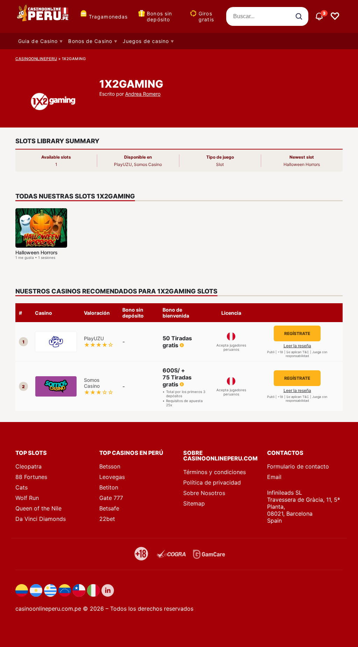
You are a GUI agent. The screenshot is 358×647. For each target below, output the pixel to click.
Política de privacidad (212, 482)
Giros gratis (206, 16)
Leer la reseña (297, 345)
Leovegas (112, 476)
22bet (107, 518)
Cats (21, 487)
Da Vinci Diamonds (40, 518)
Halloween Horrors (36, 252)
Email (274, 476)
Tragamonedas (108, 17)
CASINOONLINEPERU (36, 58)
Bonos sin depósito (159, 16)
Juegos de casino (146, 41)
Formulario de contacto (298, 466)
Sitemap (194, 503)
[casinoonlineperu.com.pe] (43, 16)
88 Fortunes (31, 476)
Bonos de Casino (90, 41)
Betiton (108, 487)
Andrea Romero (142, 94)
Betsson (109, 466)
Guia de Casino (38, 41)
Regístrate (297, 333)
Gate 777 (111, 497)
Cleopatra (28, 466)
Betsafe (109, 508)
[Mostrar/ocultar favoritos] (335, 16)
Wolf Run (27, 497)
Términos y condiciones (214, 471)
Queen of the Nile (38, 508)
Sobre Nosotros (204, 492)
